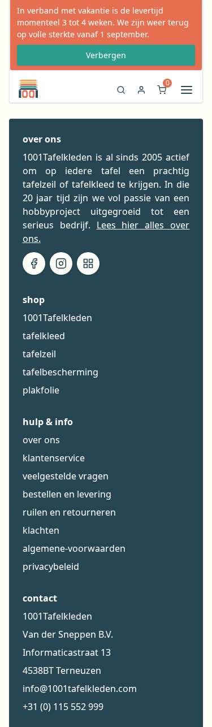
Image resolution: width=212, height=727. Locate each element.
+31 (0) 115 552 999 (63, 706)
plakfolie (41, 390)
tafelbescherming (60, 372)
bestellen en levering (67, 494)
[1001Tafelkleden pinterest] (88, 263)
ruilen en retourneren (69, 512)
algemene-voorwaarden (74, 548)
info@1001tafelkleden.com (80, 688)
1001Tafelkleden (57, 317)
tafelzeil (39, 354)
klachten (41, 530)
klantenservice (54, 458)
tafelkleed (44, 336)
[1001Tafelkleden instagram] (61, 263)
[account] (141, 93)
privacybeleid (51, 566)
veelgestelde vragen (66, 476)
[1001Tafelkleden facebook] (34, 263)
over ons (41, 440)
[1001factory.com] (24, 89)
